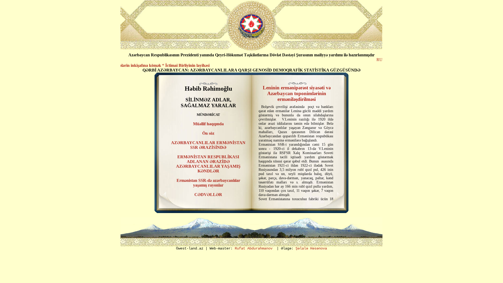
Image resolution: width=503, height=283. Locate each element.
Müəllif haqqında (208, 124)
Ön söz (208, 133)
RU (379, 59)
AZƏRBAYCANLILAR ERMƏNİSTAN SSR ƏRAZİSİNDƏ (208, 145)
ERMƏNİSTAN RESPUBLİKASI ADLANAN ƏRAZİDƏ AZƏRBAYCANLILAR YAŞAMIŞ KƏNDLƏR (208, 164)
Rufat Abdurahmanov (253, 248)
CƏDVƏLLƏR (208, 194)
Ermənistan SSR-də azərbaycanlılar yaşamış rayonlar (208, 182)
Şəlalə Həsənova (311, 248)
